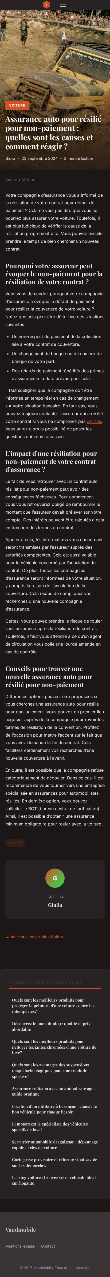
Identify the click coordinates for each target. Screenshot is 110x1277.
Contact (48, 1246)
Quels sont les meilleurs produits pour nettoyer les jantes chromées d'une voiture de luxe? (54, 1047)
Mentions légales (20, 1246)
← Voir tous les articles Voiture (35, 936)
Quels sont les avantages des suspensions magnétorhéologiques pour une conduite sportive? (50, 1070)
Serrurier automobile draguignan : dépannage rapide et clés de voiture (55, 1144)
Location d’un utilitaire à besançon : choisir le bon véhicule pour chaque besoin (54, 1109)
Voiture (17, 105)
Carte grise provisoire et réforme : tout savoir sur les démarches (54, 1162)
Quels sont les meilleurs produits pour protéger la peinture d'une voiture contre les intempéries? (53, 1005)
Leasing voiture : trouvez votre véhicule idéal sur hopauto (54, 1180)
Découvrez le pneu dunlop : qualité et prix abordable (51, 1026)
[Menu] (63, 5)
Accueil (11, 179)
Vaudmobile (20, 1229)
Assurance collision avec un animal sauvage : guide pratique (54, 1091)
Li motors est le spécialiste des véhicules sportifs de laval (50, 1126)
